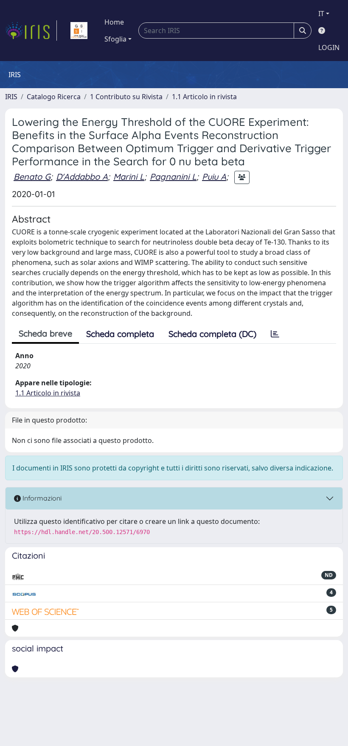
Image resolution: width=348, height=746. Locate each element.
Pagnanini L (173, 176)
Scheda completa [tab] (120, 333)
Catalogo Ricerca (54, 96)
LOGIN (329, 47)
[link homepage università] (79, 30)
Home (114, 22)
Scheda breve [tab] (45, 333)
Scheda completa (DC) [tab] (212, 333)
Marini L (128, 176)
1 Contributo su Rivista (126, 96)
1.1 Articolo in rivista (204, 96)
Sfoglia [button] (115, 39)
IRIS (11, 96)
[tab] (275, 334)
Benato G (32, 176)
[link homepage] (31, 30)
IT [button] (321, 13)
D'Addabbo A (82, 176)
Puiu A (214, 176)
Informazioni (41, 498)
